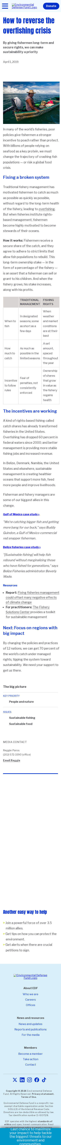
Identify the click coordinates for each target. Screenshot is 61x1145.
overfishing (47, 209)
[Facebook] (36, 1080)
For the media (30, 1034)
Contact (30, 1064)
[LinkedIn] (22, 1080)
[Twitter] (15, 1080)
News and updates (30, 1024)
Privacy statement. (43, 1094)
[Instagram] (29, 1080)
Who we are (30, 994)
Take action (30, 1059)
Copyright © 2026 (16, 1091)
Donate (51, 6)
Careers (30, 999)
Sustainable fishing (22, 717)
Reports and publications (30, 1029)
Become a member (30, 1053)
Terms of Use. (29, 1097)
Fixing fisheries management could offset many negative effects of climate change (32, 597)
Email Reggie (11, 760)
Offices (30, 1005)
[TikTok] (44, 1080)
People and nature (21, 701)
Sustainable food (20, 724)
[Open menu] (5, 6)
